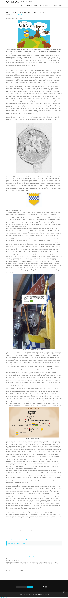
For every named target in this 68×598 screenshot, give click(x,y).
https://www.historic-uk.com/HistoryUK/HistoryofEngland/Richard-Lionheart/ (18, 547)
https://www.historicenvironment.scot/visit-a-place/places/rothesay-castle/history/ (19, 535)
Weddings (56, 5)
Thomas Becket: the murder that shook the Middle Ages (16, 543)
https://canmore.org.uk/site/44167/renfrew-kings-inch (14, 550)
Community (36, 5)
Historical (16, 575)
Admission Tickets (28, 5)
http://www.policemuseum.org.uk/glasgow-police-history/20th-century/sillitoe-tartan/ (20, 556)
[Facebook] (40, 587)
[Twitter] (43, 587)
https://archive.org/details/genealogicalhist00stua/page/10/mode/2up (17, 554)
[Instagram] (46, 587)
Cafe (41, 5)
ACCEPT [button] (32, 301)
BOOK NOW (2, 597)
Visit (22, 5)
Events (50, 5)
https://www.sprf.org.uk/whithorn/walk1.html (13, 523)
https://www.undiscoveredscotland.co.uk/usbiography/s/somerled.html (17, 539)
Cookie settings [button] (26, 301)
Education (45, 5)
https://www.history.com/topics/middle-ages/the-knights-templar (16, 552)
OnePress (39, 594)
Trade (60, 5)
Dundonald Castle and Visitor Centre (19, 1)
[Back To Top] (64, 592)
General (11, 575)
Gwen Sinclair (19, 14)
